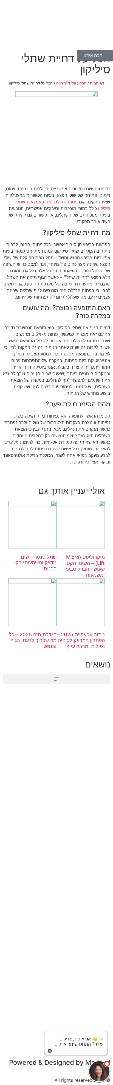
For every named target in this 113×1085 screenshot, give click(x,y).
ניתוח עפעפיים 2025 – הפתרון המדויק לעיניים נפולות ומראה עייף (81, 640)
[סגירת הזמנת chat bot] (50, 1050)
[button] (56, 679)
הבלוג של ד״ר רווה (71, 83)
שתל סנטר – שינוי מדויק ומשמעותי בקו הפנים (35, 562)
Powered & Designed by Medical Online (59, 1065)
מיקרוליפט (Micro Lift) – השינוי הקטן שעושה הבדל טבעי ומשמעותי (85, 566)
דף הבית (97, 83)
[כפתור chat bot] (99, 1071)
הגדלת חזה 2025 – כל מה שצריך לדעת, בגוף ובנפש (32, 640)
